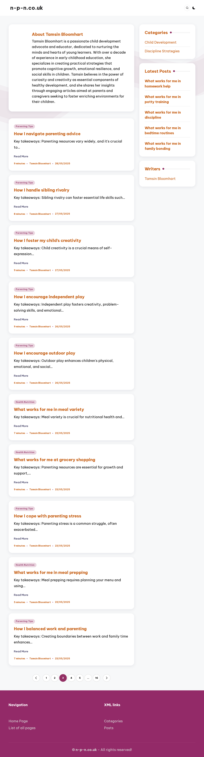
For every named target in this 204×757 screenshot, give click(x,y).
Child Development (161, 42)
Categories (113, 721)
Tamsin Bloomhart (160, 178)
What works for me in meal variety (49, 409)
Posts (108, 728)
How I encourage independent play (49, 296)
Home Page (18, 721)
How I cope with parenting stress (47, 516)
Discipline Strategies (162, 51)
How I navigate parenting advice (47, 133)
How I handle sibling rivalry (41, 190)
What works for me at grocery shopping (54, 459)
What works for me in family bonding (163, 146)
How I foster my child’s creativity (47, 240)
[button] (36, 678)
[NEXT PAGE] (106, 678)
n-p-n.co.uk (26, 8)
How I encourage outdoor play (44, 353)
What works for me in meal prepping (51, 572)
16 (96, 677)
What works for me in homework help (163, 83)
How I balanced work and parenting (50, 628)
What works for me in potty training (163, 99)
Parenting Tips (24, 126)
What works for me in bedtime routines (163, 130)
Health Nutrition (25, 402)
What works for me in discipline (163, 115)
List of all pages (22, 728)
